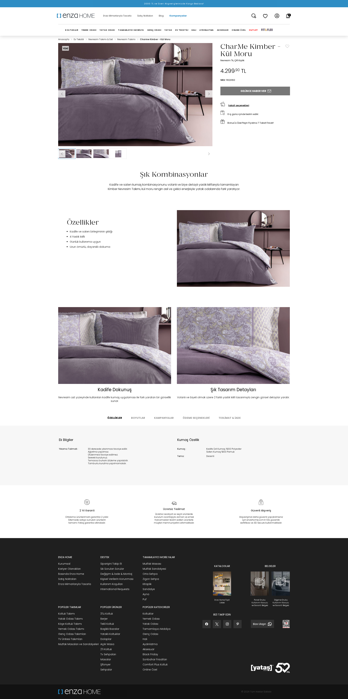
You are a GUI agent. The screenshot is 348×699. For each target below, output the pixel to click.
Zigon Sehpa (151, 579)
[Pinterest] (237, 624)
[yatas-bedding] (114, 692)
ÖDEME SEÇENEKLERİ (196, 418)
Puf (144, 599)
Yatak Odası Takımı (70, 619)
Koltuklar (148, 613)
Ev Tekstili (79, 39)
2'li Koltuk (106, 649)
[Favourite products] (265, 16)
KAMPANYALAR (164, 418)
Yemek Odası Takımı (71, 629)
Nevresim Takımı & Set (100, 39)
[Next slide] (208, 153)
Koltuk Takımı (66, 613)
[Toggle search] (254, 16)
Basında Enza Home (71, 574)
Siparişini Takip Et (111, 564)
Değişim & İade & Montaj (116, 574)
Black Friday (150, 654)
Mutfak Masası (152, 564)
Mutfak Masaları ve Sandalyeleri (78, 644)
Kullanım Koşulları (111, 584)
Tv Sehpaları (108, 654)
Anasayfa (64, 39)
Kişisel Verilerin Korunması (116, 579)
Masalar (105, 659)
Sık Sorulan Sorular (112, 569)
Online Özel (150, 669)
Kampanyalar (178, 15)
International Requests (114, 589)
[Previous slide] (61, 153)
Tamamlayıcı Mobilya (156, 629)
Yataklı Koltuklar (110, 634)
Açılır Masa (107, 644)
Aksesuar (148, 649)
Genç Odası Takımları (72, 634)
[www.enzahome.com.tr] (79, 692)
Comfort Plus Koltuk (155, 664)
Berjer (104, 619)
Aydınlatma (150, 644)
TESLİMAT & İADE (230, 418)
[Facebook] (206, 624)
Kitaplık (147, 584)
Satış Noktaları (145, 15)
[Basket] (288, 16)
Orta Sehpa (150, 574)
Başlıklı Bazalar (109, 629)
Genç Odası (150, 634)
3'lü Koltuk (106, 613)
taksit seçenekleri (238, 105)
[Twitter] (217, 624)
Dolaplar (105, 639)
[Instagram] (227, 624)
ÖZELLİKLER (114, 418)
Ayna (146, 594)
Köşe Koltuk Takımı (70, 624)
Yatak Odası (150, 624)
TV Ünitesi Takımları (70, 639)
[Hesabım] (277, 16)
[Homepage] (77, 15)
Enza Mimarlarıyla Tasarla (117, 15)
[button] (66, 153)
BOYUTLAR (138, 418)
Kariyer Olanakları (69, 569)
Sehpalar (106, 669)
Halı (145, 639)
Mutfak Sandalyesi (154, 569)
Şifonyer (105, 664)
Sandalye (149, 589)
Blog (161, 15)
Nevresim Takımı (126, 39)
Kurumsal (64, 564)
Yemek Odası (151, 619)
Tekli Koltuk (107, 624)
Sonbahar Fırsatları (155, 659)
